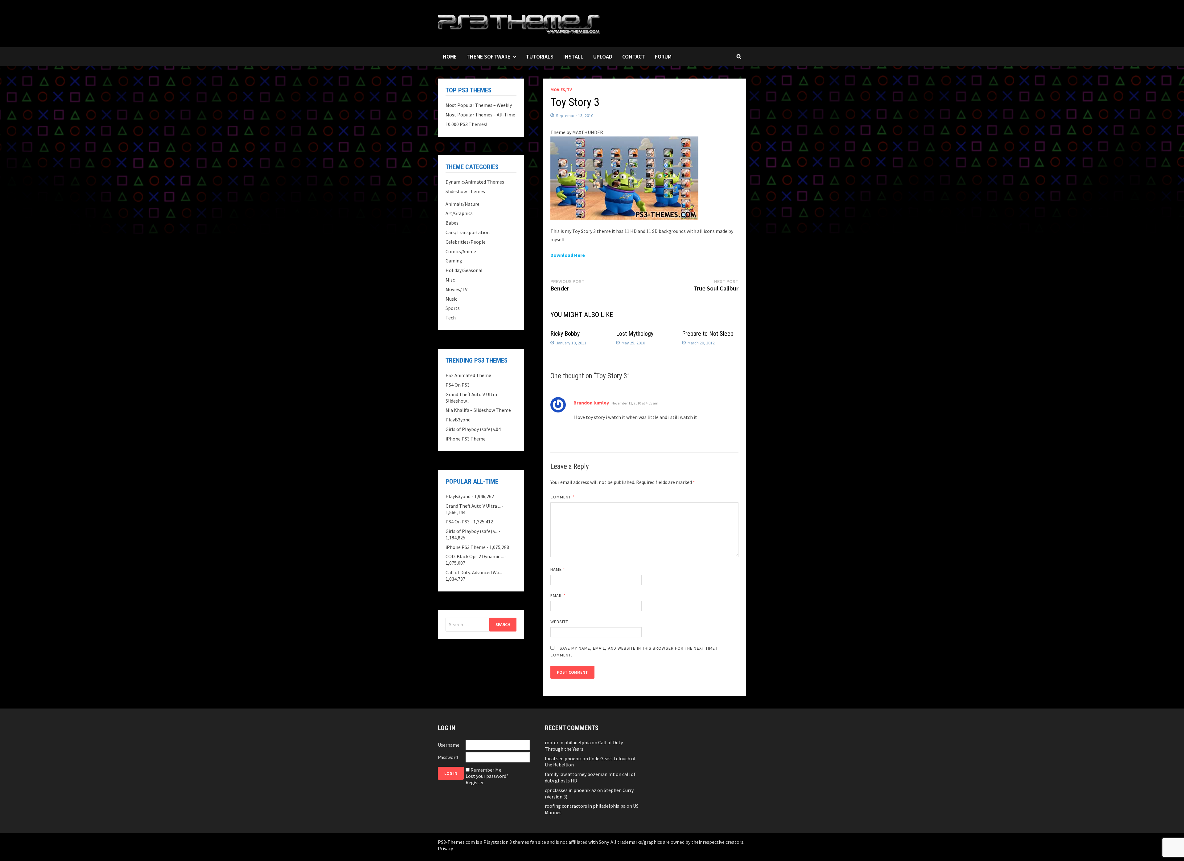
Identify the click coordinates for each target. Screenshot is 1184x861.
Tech (451, 318)
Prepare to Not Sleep (708, 333)
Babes (452, 223)
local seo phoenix (563, 758)
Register (475, 782)
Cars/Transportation (468, 232)
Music (451, 299)
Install (573, 56)
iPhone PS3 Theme (466, 439)
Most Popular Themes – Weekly (479, 105)
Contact (633, 56)
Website (559, 621)
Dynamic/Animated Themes (475, 182)
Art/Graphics (459, 213)
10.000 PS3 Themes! (466, 124)
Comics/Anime (461, 251)
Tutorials (539, 56)
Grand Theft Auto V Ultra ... (473, 506)
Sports (453, 308)
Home (450, 56)
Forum (663, 56)
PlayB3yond (458, 419)
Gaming (454, 261)
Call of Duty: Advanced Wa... (474, 572)
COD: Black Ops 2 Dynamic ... (475, 556)
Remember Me (486, 770)
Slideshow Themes (465, 191)
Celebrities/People (466, 242)
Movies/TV (561, 89)
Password (448, 757)
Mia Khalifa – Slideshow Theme (478, 410)
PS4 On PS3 (458, 385)
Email (558, 595)
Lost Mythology (634, 333)
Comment (562, 497)
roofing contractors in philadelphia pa (585, 806)
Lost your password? (487, 776)
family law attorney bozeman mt (580, 774)
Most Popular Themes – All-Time (480, 115)
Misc (450, 280)
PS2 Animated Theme (468, 375)
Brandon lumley (591, 403)
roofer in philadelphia (568, 742)
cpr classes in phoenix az (570, 790)
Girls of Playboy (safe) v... (472, 531)
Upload (602, 56)
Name (557, 569)
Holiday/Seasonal (464, 270)
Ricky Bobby (565, 333)
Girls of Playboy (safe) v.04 (473, 429)
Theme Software (488, 56)
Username (448, 745)
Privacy (445, 848)
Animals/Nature (462, 204)
